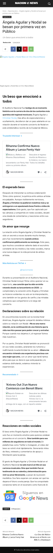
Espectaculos (13, 11)
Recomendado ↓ (11, 374)
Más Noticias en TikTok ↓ (14, 263)
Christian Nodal (10, 118)
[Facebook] (13, 49)
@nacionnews (26, 270)
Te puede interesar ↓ (12, 136)
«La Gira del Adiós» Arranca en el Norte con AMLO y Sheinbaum (40, 537)
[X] (19, 49)
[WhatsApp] (31, 49)
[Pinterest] (25, 49)
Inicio (4, 11)
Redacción (7, 42)
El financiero (16, 509)
